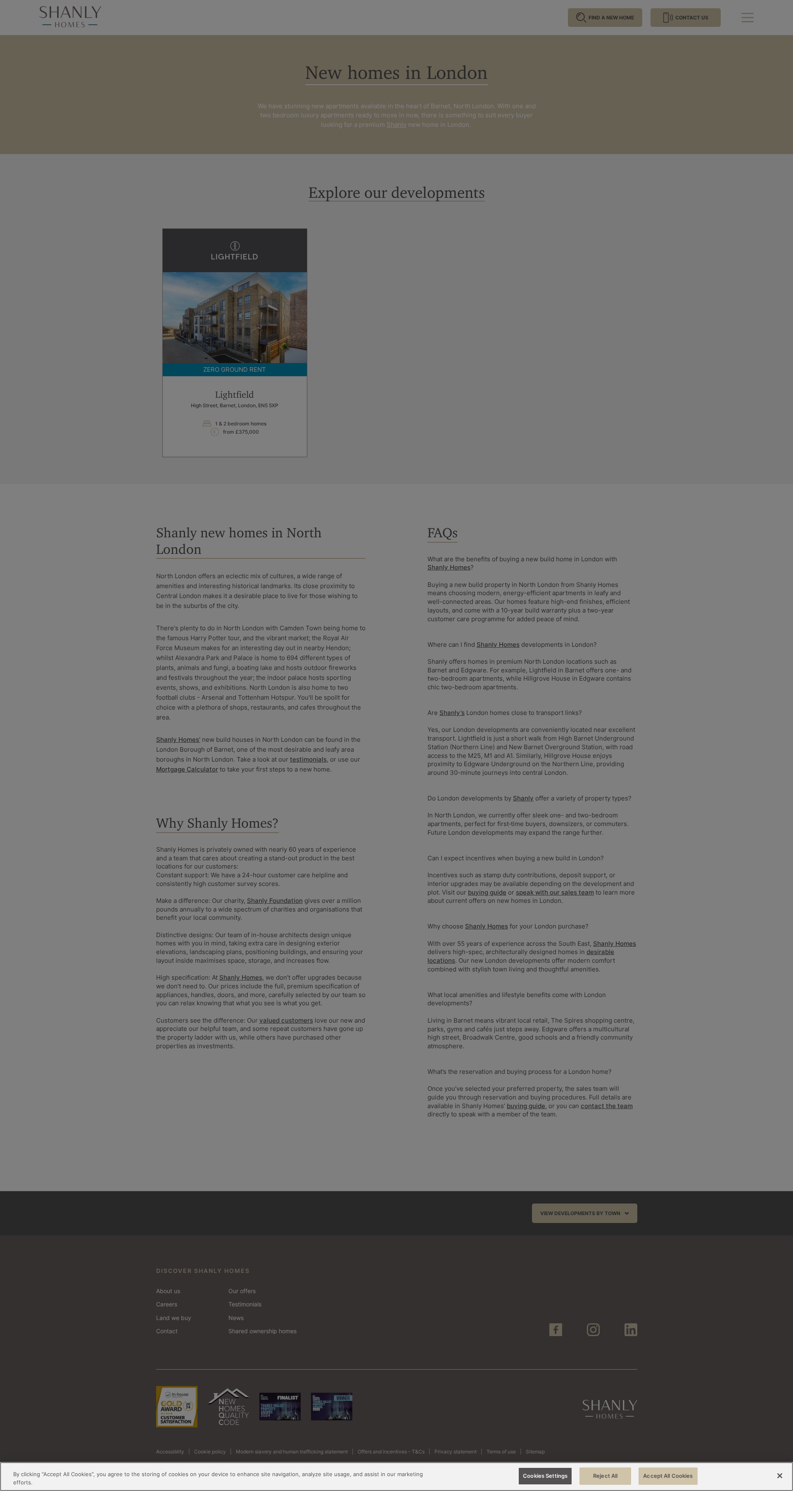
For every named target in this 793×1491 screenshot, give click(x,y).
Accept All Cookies (668, 1475)
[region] (396, 1476)
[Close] (780, 1476)
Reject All (605, 1475)
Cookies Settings (545, 1475)
